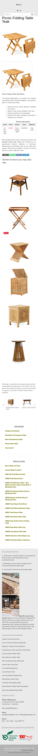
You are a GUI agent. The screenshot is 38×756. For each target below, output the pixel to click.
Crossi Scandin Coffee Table (11, 653)
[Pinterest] (17, 10)
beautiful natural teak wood (11, 142)
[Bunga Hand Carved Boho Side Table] (19, 314)
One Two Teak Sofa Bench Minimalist (14, 642)
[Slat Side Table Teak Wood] (19, 347)
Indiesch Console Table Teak (29, 407)
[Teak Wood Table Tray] (19, 214)
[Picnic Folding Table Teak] (19, 58)
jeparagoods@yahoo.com (10, 714)
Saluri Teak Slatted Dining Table (12, 690)
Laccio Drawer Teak (8, 672)
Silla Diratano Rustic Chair (10, 679)
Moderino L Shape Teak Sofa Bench (13, 646)
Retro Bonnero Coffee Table (11, 657)
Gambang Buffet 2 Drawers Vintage (12, 408)
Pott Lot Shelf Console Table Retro (13, 661)
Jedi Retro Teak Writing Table (11, 682)
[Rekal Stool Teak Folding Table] (19, 247)
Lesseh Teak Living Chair (10, 664)
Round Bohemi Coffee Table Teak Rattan (15, 686)
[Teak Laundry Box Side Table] (19, 280)
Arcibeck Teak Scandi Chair (11, 639)
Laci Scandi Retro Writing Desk (12, 675)
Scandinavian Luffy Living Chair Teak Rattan (16, 650)
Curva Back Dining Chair (10, 668)
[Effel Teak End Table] (19, 180)
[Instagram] (20, 10)
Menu (20, 4)
